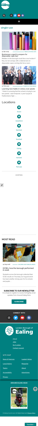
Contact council (18, 348)
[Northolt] (19, 126)
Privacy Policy (31, 413)
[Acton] (19, 107)
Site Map (7, 355)
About (24, 368)
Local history (7, 364)
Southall (19, 139)
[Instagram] (11, 15)
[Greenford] (19, 116)
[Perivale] (19, 162)
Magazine (25, 364)
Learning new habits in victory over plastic (18, 89)
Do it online (17, 345)
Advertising (26, 372)
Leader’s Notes (27, 359)
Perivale (19, 167)
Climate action (27, 86)
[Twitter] (15, 15)
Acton (19, 112)
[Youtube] (19, 15)
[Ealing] (19, 144)
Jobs (14, 342)
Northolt (19, 130)
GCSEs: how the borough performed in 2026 (18, 269)
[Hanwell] (19, 153)
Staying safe (32, 51)
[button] (4, 15)
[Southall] (19, 135)
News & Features (8, 359)
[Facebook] (22, 15)
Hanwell (19, 158)
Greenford (19, 121)
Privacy (5, 377)
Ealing (19, 148)
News (26, 51)
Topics (5, 368)
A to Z (15, 339)
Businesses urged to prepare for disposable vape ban (14, 55)
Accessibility (7, 372)
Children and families (24, 264)
